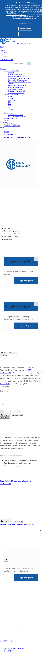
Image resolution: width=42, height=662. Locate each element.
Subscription (21, 602)
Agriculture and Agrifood (16, 93)
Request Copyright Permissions (12, 524)
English (7, 404)
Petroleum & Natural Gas (16, 76)
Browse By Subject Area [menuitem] (12, 71)
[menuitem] (25, 73)
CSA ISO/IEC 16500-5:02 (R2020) (17, 137)
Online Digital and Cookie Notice (24, 19)
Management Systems (15, 89)
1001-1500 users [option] (14, 514)
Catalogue (21, 607)
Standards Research (10, 124)
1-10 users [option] (11, 499)
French (6, 52)
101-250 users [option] (13, 508)
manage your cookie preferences (16, 15)
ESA (9, 102)
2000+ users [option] (12, 518)
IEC (9, 104)
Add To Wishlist (17, 415)
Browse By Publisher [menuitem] (11, 95)
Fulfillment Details (21, 615)
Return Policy (21, 612)
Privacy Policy (8, 650)
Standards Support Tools (12, 126)
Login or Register (14, 555)
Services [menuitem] (2, 127)
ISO (9, 105)
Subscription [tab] (12, 353)
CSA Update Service (20, 631)
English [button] (2, 51)
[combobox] (20, 63)
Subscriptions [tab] (5, 417)
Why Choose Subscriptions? (17, 116)
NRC (10, 107)
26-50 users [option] (12, 503)
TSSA (10, 111)
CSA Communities (20, 628)
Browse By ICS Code (11, 118)
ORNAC (11, 109)
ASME (10, 96)
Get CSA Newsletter (6, 641)
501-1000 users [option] (13, 512)
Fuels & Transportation (15, 74)
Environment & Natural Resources (19, 78)
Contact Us (29, 524)
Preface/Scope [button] (8, 529)
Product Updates (21, 620)
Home (6, 132)
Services (21, 605)
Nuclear (10, 84)
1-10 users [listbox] (4, 499)
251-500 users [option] (13, 510)
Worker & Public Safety (16, 87)
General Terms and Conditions (14, 648)
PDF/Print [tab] (4, 353)
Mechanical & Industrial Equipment (19, 82)
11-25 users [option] (12, 501)
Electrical (11, 73)
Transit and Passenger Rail (16, 91)
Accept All (10, 13)
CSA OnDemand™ (6, 60)
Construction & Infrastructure (17, 80)
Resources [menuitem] (3, 122)
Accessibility (8, 652)
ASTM (10, 98)
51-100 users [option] (12, 506)
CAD (6, 56)
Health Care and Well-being (17, 85)
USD (1, 54)
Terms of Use (5, 384)
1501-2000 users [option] (14, 516)
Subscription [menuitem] (8, 113)
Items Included (6, 481)
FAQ (21, 635)
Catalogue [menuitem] (3, 69)
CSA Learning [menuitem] (4, 120)
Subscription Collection (15, 115)
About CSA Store (21, 599)
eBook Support (21, 618)
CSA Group (12, 100)
